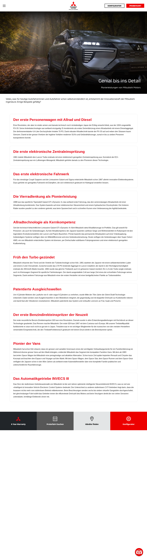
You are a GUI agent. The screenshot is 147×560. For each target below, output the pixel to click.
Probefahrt (135, 6)
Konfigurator (114, 6)
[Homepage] (73, 5)
